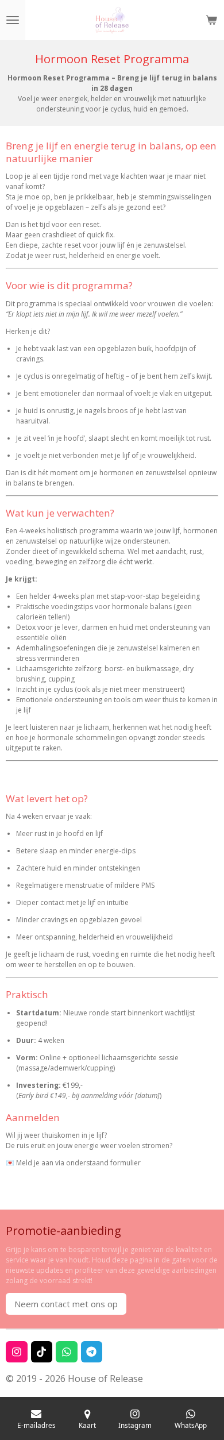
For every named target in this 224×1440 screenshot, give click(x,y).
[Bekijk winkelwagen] (211, 20)
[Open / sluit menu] (12, 20)
